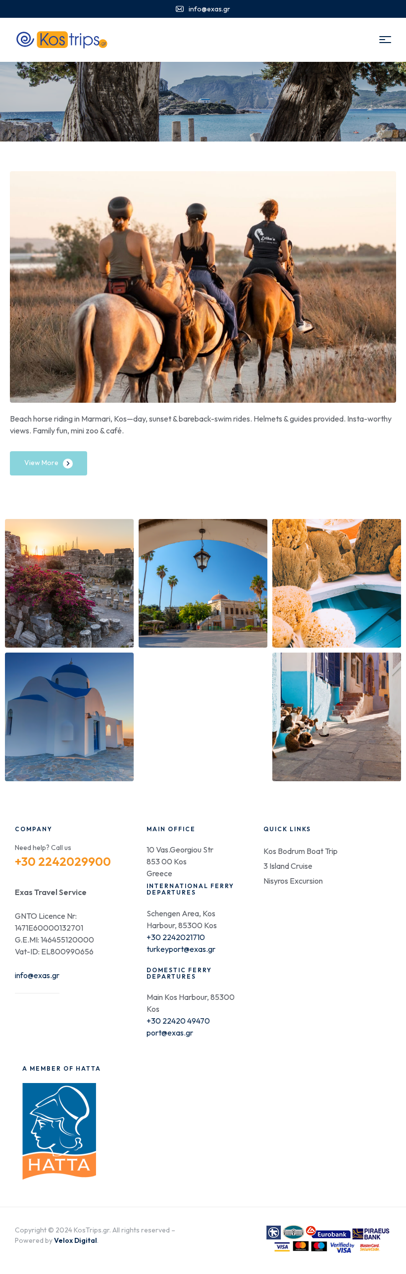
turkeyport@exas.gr (181, 949)
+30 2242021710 (176, 937)
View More (41, 462)
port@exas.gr (170, 1033)
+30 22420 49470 (178, 1021)
